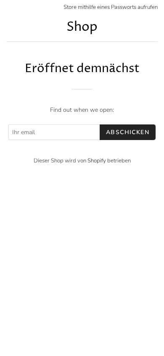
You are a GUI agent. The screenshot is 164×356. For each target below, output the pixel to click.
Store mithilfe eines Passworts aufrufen (110, 7)
